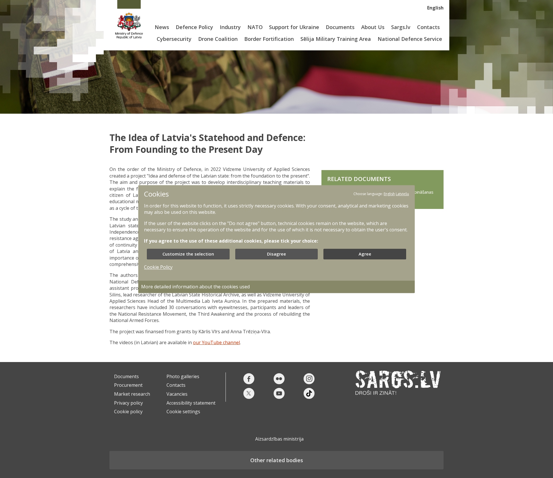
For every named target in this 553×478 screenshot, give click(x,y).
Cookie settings (183, 411)
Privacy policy (128, 403)
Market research (132, 394)
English (435, 8)
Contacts (428, 27)
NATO (255, 27)
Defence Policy (194, 27)
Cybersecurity (174, 38)
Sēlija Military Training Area (335, 38)
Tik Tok (309, 393)
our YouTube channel (216, 342)
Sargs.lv (400, 27)
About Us (373, 27)
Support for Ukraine (294, 27)
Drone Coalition (218, 38)
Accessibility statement (190, 403)
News (162, 27)
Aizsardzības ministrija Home (128, 19)
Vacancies (177, 394)
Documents (340, 27)
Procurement (128, 385)
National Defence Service (410, 38)
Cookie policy (128, 411)
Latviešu (402, 193)
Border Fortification (269, 38)
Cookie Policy (158, 267)
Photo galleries (182, 376)
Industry (230, 27)
